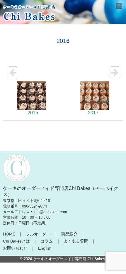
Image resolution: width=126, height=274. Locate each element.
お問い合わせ (15, 248)
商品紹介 (69, 234)
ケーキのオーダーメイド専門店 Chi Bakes (69, 259)
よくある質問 (76, 241)
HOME (9, 234)
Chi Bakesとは (16, 241)
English (45, 248)
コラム (46, 241)
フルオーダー (38, 234)
